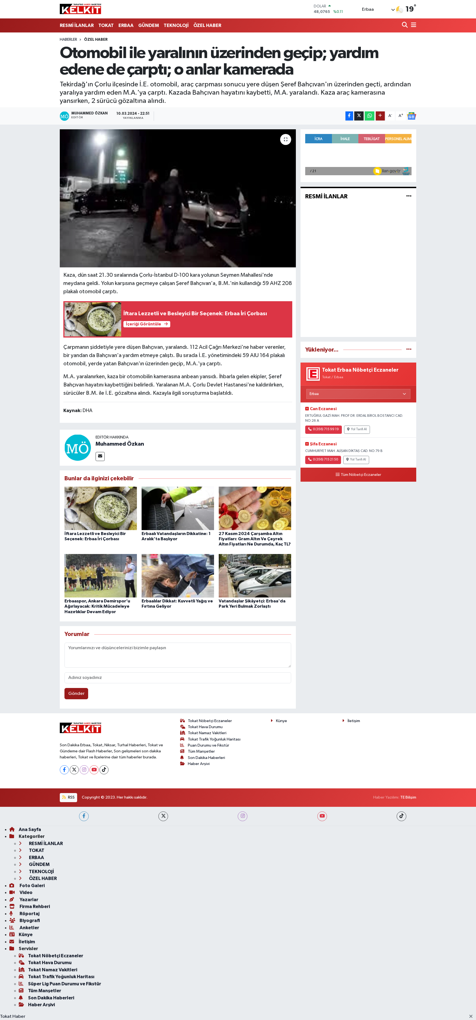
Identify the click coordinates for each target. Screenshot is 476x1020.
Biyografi (29, 920)
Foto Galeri (32, 885)
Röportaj (29, 913)
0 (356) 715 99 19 (326, 429)
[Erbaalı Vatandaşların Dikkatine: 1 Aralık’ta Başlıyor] (178, 508)
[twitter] (163, 816)
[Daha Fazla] (380, 115)
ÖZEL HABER (207, 25)
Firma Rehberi (34, 906)
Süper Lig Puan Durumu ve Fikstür (64, 983)
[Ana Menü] (412, 25)
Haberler (68, 40)
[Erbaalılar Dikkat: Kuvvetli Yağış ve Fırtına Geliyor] (178, 575)
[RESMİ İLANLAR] (409, 196)
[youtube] (322, 816)
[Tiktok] (104, 769)
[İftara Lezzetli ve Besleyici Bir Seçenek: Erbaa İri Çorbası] (100, 508)
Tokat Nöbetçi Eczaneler (210, 721)
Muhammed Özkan (120, 444)
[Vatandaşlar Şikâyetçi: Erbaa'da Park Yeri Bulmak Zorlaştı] (255, 575)
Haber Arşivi (199, 764)
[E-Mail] (100, 456)
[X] (74, 769)
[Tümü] (409, 349)
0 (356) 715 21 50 (325, 459)
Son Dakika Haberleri (206, 758)
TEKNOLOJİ (176, 25)
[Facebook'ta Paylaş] (349, 115)
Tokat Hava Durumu (205, 727)
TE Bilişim (408, 797)
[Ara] (405, 25)
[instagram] (242, 816)
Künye (281, 721)
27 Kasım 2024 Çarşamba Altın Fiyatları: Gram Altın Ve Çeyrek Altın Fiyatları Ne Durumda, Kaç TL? (255, 538)
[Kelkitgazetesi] (80, 9)
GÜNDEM (148, 25)
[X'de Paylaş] (359, 115)
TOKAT (106, 25)
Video (26, 892)
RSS (71, 797)
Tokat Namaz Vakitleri (207, 733)
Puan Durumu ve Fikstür (208, 745)
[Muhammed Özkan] (77, 447)
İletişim (354, 721)
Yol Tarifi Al (359, 429)
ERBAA (126, 25)
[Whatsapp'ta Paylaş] (369, 115)
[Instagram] (84, 769)
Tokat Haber (12, 1016)
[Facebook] (64, 769)
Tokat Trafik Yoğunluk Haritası (214, 739)
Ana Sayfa (30, 829)
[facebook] (84, 816)
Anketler (29, 927)
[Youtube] (94, 769)
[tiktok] (401, 816)
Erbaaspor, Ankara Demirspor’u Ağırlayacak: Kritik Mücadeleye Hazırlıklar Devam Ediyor (97, 606)
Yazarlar (28, 899)
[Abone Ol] (411, 116)
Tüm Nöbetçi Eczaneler (361, 475)
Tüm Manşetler (201, 751)
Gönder (76, 693)
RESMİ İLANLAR (77, 25)
